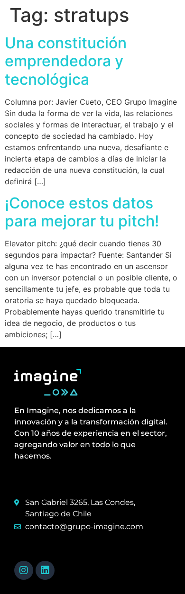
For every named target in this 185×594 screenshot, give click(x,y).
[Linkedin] (45, 570)
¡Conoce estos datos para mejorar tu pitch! (82, 212)
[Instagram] (23, 570)
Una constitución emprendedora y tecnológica (66, 61)
